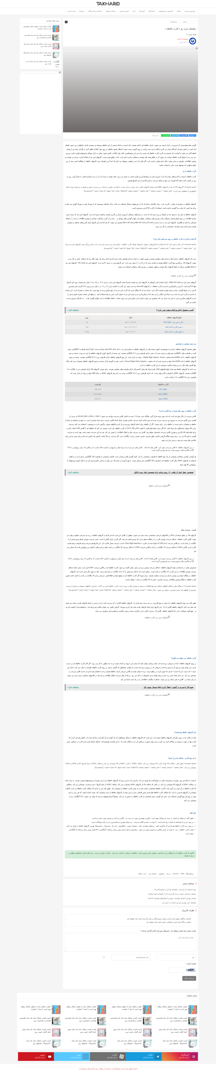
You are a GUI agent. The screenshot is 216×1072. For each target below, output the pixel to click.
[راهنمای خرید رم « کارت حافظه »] (130, 89)
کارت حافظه (142, 874)
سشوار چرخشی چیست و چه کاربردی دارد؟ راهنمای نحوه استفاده (172, 894)
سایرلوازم (174, 22)
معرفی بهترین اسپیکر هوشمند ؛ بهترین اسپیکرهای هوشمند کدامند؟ (172, 898)
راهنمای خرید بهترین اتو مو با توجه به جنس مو (179, 903)
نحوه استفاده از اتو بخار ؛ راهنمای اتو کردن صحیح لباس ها (175, 889)
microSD (175, 874)
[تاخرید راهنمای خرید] (108, 3)
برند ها (169, 874)
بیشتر (185, 22)
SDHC (182, 874)
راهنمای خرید (152, 874)
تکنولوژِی (161, 874)
